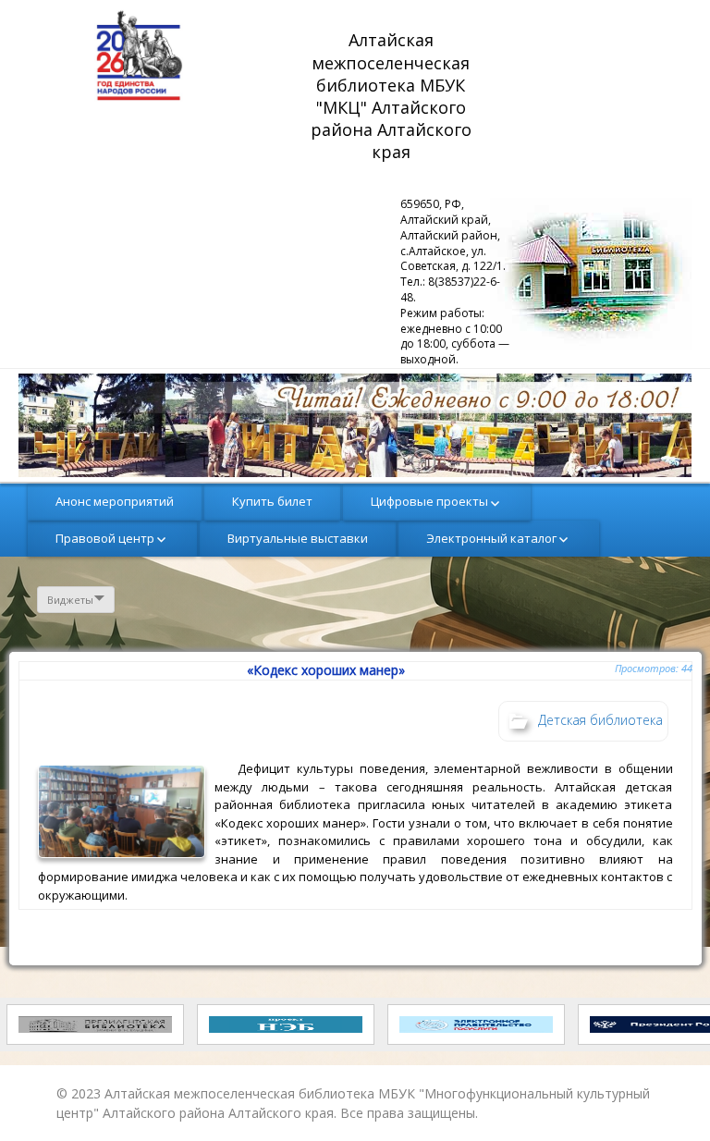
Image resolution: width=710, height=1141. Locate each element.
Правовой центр (104, 538)
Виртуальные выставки (297, 538)
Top (666, 1097)
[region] (355, 425)
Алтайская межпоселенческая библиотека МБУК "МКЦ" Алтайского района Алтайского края (393, 96)
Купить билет (272, 501)
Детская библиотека (600, 720)
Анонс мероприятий (114, 501)
